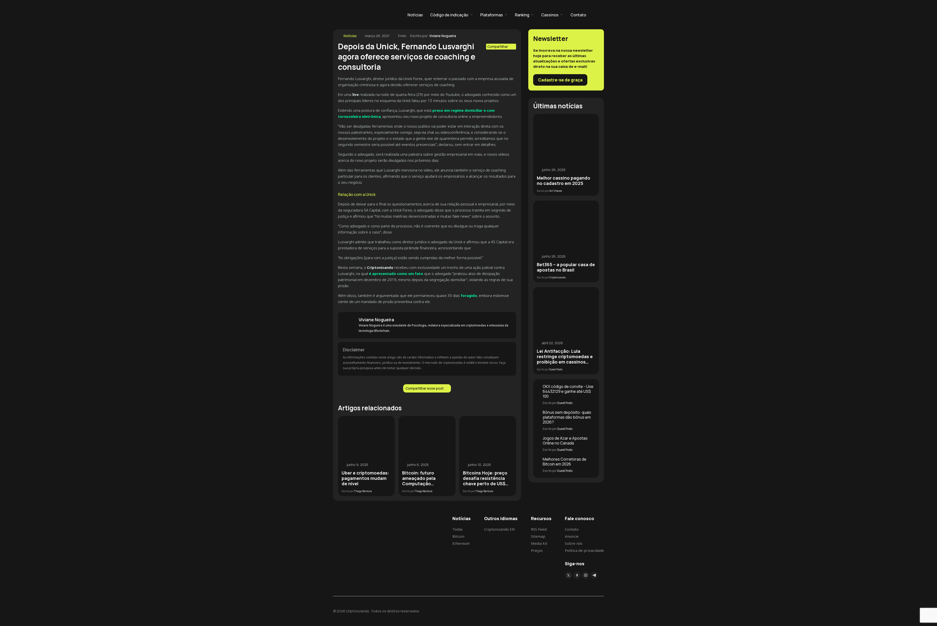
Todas (457, 529)
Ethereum (461, 543)
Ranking (522, 15)
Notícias (415, 15)
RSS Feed (539, 529)
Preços (537, 550)
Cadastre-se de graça (560, 80)
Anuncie (572, 536)
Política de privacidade (584, 550)
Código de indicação (449, 15)
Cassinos (550, 15)
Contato (578, 15)
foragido (469, 295)
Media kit (539, 543)
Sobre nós (573, 543)
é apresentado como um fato (395, 273)
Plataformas (491, 15)
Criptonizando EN (499, 529)
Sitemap (538, 536)
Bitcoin (458, 536)
